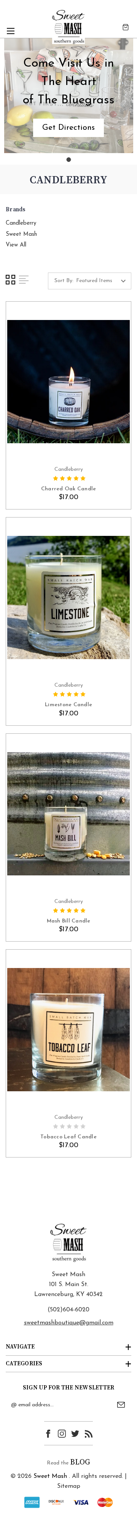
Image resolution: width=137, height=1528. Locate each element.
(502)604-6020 (68, 1310)
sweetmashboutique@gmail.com (68, 1323)
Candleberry (21, 223)
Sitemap (68, 1486)
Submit (121, 1405)
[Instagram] (62, 1434)
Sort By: (63, 281)
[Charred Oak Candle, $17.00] (68, 381)
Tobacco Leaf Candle (68, 1137)
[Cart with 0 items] (125, 27)
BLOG (80, 1462)
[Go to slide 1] (68, 159)
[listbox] (103, 281)
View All (16, 245)
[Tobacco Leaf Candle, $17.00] (68, 1029)
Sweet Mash (21, 234)
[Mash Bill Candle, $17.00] (68, 814)
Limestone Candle (68, 705)
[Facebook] (48, 1434)
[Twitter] (75, 1434)
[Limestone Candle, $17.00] (68, 597)
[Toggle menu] (10, 30)
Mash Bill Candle (69, 921)
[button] (68, 128)
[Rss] (89, 1434)
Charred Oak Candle (68, 489)
